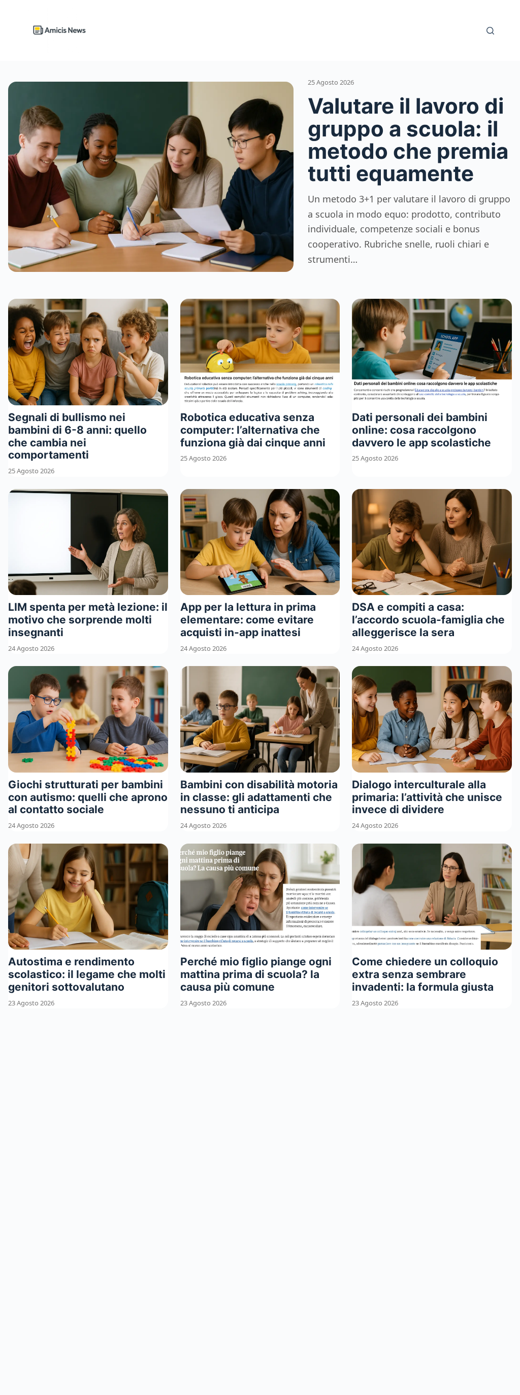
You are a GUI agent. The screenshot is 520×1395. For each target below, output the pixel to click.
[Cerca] (490, 30)
